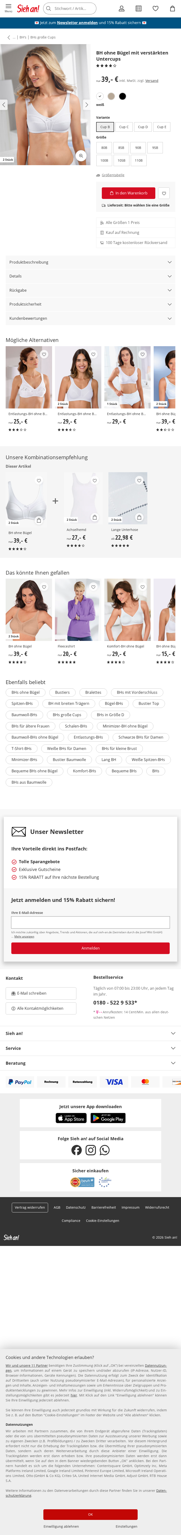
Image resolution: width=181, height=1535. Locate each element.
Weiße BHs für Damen (66, 748)
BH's (23, 37)
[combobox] (76, 8)
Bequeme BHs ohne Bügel (35, 771)
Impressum (131, 1207)
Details (15, 276)
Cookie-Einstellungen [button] (102, 1220)
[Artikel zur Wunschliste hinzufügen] (164, 193)
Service (13, 1048)
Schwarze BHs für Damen (141, 737)
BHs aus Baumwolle (29, 782)
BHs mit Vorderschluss (137, 692)
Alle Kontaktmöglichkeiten (40, 1008)
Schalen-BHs (76, 726)
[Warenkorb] (172, 8)
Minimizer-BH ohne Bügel (125, 726)
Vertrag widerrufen (30, 1207)
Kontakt (14, 978)
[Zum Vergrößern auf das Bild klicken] (81, 155)
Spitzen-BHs (22, 703)
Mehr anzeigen (24, 936)
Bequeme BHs (124, 771)
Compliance (71, 1220)
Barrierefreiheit (103, 1207)
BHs (155, 771)
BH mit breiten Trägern (68, 703)
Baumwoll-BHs (24, 714)
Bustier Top (149, 703)
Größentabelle (113, 175)
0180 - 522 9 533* (115, 1002)
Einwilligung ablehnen (61, 1526)
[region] (90, 1442)
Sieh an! (14, 1033)
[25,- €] (29, 377)
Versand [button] (151, 80)
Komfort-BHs (84, 771)
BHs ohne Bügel (26, 692)
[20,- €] (78, 610)
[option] (100, 96)
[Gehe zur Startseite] (28, 8)
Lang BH (109, 759)
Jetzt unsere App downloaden (90, 1106)
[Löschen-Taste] (91, 8)
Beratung (15, 1063)
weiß (100, 104)
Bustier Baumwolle (69, 759)
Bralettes (93, 692)
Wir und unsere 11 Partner (27, 1365)
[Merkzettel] (155, 8)
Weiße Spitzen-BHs (148, 759)
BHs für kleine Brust (119, 748)
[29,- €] (127, 610)
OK (90, 1514)
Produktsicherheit (25, 304)
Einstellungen (126, 1526)
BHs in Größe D (110, 714)
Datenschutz (76, 1207)
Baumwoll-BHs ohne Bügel (35, 737)
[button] (8, 8)
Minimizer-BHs (24, 759)
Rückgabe (18, 290)
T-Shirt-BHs (22, 748)
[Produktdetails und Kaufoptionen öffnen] (39, 520)
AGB (57, 1207)
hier (74, 1395)
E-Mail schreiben (29, 995)
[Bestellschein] (138, 8)
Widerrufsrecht (157, 1207)
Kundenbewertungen (28, 318)
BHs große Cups (43, 37)
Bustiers (62, 692)
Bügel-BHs (114, 703)
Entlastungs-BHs (88, 737)
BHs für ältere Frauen (30, 726)
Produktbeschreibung (28, 262)
